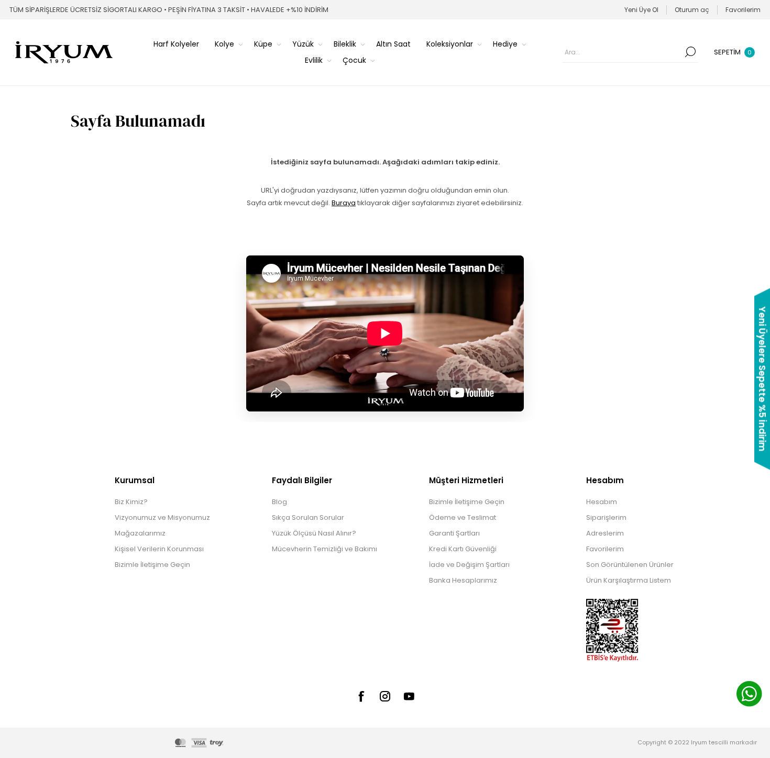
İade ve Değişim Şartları (469, 565)
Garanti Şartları (454, 533)
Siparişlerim (606, 517)
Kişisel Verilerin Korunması (159, 549)
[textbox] (622, 51)
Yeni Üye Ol (641, 9)
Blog (279, 502)
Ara (690, 51)
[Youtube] (409, 696)
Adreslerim (605, 533)
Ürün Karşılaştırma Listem (628, 580)
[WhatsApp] (749, 695)
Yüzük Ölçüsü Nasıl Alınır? (314, 533)
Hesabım (601, 502)
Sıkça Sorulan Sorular (308, 517)
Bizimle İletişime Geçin (152, 565)
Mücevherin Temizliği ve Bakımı (324, 549)
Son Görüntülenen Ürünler (630, 565)
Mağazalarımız (140, 533)
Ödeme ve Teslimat (462, 517)
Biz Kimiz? (131, 502)
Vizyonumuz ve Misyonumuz (162, 517)
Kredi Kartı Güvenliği (463, 549)
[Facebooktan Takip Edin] (360, 696)
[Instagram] (385, 696)
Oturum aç (692, 9)
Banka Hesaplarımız (463, 580)
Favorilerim (605, 549)
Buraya (344, 203)
